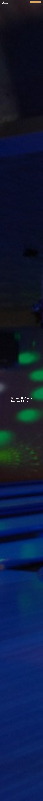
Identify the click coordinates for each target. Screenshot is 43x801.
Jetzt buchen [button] (36, 2)
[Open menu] (27, 2)
